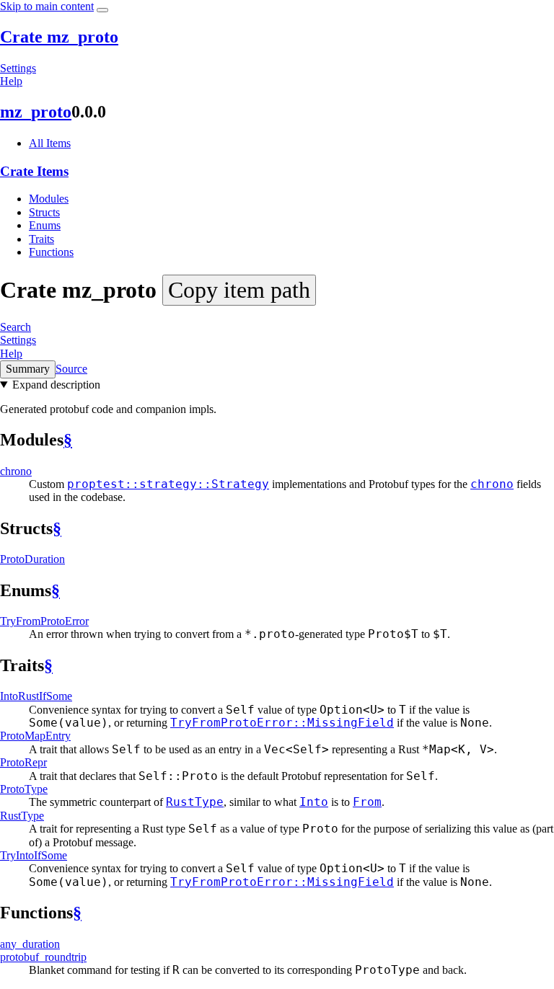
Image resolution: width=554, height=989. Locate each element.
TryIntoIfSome (33, 855)
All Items (50, 143)
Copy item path (239, 290)
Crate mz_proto (59, 36)
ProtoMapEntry (35, 735)
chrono (16, 471)
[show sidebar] (102, 10)
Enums (45, 225)
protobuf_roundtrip (43, 957)
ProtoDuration (32, 559)
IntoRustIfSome (36, 696)
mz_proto (35, 111)
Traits (41, 239)
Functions (51, 252)
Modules (49, 198)
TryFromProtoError (44, 621)
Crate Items (34, 171)
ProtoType (24, 789)
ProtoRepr (23, 762)
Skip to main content (47, 6)
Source (71, 369)
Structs (44, 212)
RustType (22, 816)
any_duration (30, 944)
